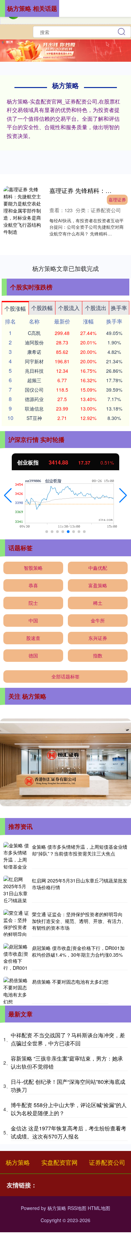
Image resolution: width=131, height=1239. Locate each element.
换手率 (119, 308)
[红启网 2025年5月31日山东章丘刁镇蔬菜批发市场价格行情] (16, 889)
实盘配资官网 (59, 1162)
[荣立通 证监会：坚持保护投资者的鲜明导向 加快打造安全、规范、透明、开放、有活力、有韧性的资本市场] (16, 922)
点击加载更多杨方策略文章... (65, 268)
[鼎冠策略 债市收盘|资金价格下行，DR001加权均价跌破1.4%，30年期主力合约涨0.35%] (16, 956)
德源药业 (34, 399)
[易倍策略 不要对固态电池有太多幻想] (16, 990)
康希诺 (34, 351)
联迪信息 (34, 408)
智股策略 (33, 567)
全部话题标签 (65, 676)
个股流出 (95, 308)
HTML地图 (99, 1208)
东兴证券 (97, 638)
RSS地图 (77, 1208)
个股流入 (69, 308)
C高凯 (34, 333)
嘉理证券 (117, 199)
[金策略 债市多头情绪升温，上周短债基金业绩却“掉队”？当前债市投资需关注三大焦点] (16, 855)
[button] (7, 495)
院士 (33, 602)
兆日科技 (34, 370)
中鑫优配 (97, 567)
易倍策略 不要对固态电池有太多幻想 (70, 981)
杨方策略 (18, 1162)
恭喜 (33, 585)
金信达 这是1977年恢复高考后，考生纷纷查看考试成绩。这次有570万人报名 (68, 1132)
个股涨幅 (15, 308)
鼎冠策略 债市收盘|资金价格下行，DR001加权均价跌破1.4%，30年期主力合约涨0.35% (78, 951)
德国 (33, 655)
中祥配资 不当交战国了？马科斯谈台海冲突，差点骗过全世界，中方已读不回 (68, 1039)
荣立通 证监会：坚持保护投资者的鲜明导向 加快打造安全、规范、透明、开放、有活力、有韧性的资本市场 (79, 921)
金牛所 (98, 620)
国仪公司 (34, 389)
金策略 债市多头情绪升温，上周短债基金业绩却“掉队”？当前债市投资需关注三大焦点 (79, 850)
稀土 (97, 602)
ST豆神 (34, 418)
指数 (97, 655)
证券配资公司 (107, 1162)
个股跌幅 (42, 308)
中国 (33, 620)
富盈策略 (97, 585)
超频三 (34, 380)
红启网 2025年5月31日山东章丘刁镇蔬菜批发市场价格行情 (79, 884)
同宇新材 (34, 361)
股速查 (33, 638)
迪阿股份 (34, 342)
